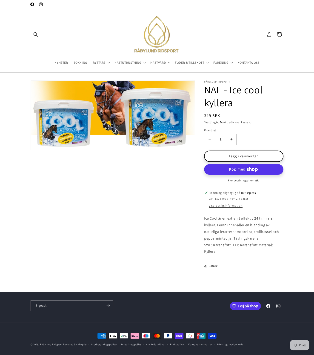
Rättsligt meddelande (230, 344)
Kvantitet (210, 130)
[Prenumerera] (108, 305)
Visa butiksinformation (226, 206)
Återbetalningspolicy (104, 344)
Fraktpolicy (177, 344)
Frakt (223, 122)
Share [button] (213, 266)
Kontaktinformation (200, 344)
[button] (36, 34)
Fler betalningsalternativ (244, 180)
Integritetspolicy (131, 344)
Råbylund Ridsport (51, 344)
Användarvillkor (156, 344)
